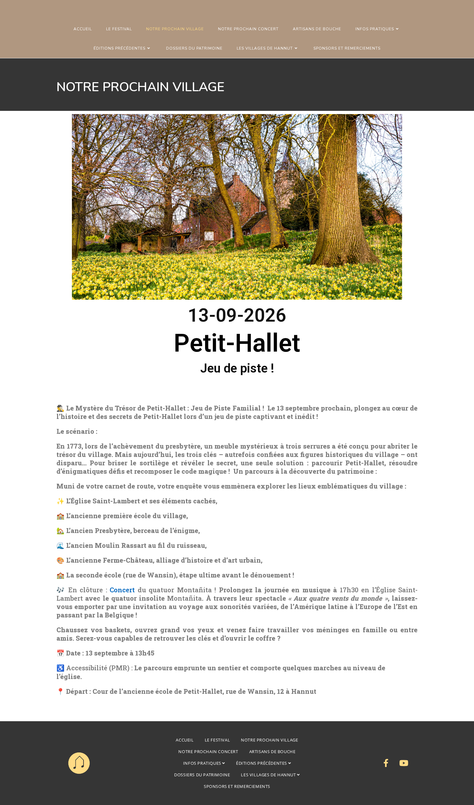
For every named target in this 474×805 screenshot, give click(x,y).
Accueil (184, 740)
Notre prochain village (269, 740)
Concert (122, 590)
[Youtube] (404, 763)
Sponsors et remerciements (237, 786)
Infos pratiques (202, 763)
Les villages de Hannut (269, 775)
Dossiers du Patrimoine (202, 775)
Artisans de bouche (272, 751)
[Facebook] (386, 763)
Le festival (217, 740)
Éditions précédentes (262, 763)
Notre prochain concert (208, 751)
